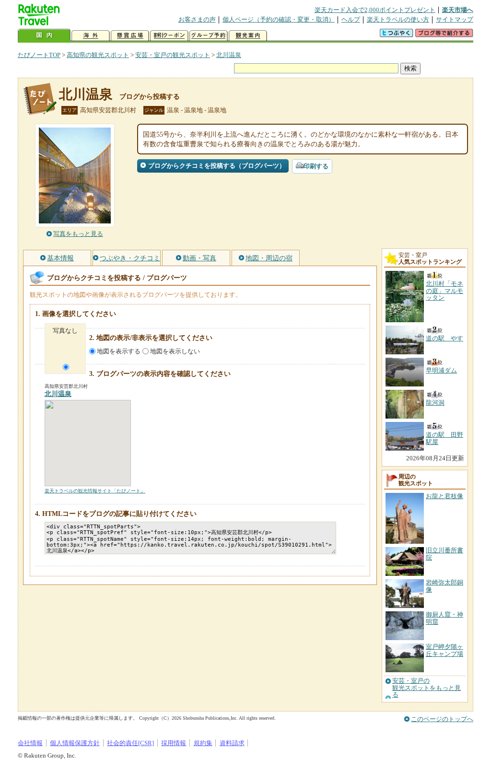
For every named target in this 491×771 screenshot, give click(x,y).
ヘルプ (350, 19)
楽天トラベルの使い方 (398, 19)
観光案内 (248, 36)
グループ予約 (208, 36)
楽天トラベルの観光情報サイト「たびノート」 (95, 490)
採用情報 (173, 743)
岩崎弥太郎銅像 (444, 586)
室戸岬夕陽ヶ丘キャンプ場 (444, 650)
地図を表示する (118, 351)
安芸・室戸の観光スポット (172, 54)
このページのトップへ (442, 719)
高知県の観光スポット (98, 54)
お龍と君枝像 (444, 496)
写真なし (65, 330)
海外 (90, 36)
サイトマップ (454, 19)
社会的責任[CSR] (130, 743)
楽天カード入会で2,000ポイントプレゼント (375, 9)
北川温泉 (228, 54)
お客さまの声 (197, 19)
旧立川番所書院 (444, 554)
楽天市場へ (457, 9)
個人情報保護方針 (75, 743)
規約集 (203, 743)
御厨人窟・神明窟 (444, 618)
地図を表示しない (175, 351)
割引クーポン (169, 36)
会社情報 (30, 743)
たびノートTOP (39, 54)
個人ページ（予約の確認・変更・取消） (278, 19)
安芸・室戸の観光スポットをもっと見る (426, 688)
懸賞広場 (130, 36)
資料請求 (232, 743)
